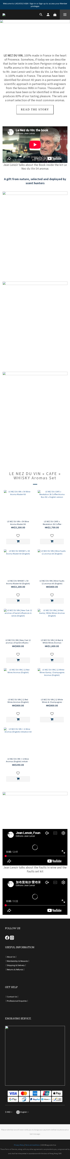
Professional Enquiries (17, 1000)
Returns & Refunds (15, 969)
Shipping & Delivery (16, 965)
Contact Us (12, 996)
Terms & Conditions (32, 1145)
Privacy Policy (19, 1145)
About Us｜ (12, 956)
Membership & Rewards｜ (18, 961)
